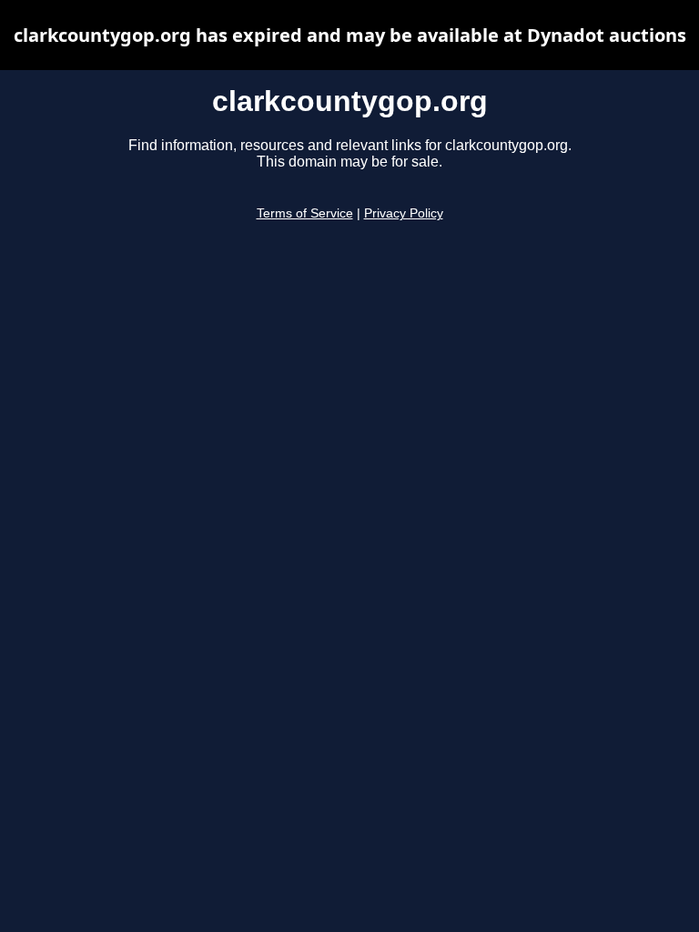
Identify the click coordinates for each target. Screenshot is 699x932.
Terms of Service (305, 213)
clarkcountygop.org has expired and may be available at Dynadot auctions (350, 35)
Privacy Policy (403, 213)
